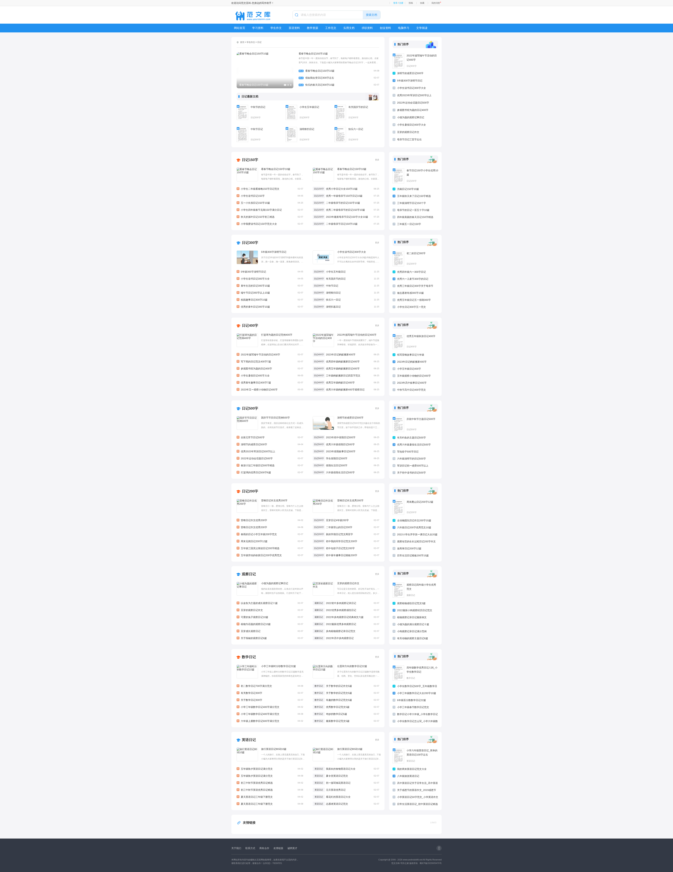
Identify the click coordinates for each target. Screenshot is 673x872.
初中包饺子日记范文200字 (340, 548)
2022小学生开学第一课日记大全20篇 (417, 534)
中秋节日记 (257, 129)
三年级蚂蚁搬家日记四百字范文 (343, 375)
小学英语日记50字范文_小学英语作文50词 (417, 798)
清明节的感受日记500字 (410, 73)
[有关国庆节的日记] (340, 112)
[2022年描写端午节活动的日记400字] (398, 60)
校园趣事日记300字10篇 (270, 299)
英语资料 (294, 27)
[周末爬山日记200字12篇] (398, 507)
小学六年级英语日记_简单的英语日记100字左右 (422, 752)
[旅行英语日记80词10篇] (247, 754)
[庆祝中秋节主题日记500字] (398, 424)
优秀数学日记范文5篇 (337, 707)
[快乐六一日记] (340, 134)
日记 (259, 42)
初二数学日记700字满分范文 (270, 686)
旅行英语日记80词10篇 (273, 749)
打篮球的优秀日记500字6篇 (270, 472)
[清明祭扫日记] (291, 134)
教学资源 (312, 27)
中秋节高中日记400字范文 (411, 389)
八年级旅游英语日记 (408, 776)
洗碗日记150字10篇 (408, 189)
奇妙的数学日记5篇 (336, 714)
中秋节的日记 (258, 107)
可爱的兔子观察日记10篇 (270, 617)
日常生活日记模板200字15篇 (413, 555)
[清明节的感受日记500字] (323, 423)
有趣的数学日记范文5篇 (339, 700)
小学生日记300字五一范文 (411, 306)
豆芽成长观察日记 (270, 631)
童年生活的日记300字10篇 (270, 285)
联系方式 (250, 848)
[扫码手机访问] (439, 848)
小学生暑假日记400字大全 (411, 124)
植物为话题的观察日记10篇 (270, 624)
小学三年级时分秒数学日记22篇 (278, 666)
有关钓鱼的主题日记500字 (411, 437)
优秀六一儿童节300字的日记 (412, 278)
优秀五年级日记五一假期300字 (414, 299)
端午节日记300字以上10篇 (270, 292)
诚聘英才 (292, 848)
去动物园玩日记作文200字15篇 (414, 520)
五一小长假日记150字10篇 (270, 202)
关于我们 (236, 848)
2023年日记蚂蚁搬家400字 (340, 354)
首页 (242, 42)
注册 (401, 3)
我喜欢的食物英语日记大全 (340, 768)
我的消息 (435, 3)
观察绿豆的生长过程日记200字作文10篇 (416, 542)
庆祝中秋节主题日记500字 (421, 419)
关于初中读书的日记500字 (411, 472)
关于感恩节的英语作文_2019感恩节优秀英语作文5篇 (416, 791)
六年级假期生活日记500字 (340, 472)
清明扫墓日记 (333, 306)
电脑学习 (403, 27)
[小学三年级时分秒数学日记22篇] (247, 671)
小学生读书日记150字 (270, 195)
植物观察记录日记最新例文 (412, 617)
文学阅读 (421, 27)
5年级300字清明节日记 (409, 80)
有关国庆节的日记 (358, 107)
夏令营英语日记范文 (337, 775)
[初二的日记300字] (398, 258)
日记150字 (250, 160)
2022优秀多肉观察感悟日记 (341, 610)
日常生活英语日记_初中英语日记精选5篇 (417, 805)
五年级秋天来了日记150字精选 (414, 196)
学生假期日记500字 (336, 458)
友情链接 (249, 822)
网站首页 (239, 27)
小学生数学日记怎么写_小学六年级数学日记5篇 (417, 722)
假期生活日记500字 (336, 465)
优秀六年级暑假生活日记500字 (414, 444)
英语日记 (249, 740)
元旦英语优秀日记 (336, 789)
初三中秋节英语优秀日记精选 (270, 782)
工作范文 (330, 27)
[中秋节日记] (242, 134)
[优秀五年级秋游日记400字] (398, 341)
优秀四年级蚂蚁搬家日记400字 (343, 361)
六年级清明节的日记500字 (411, 458)
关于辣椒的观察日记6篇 (270, 638)
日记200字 (250, 491)
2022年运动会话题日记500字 (413, 102)
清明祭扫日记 (307, 129)
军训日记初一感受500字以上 (412, 465)
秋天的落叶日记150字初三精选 (270, 216)
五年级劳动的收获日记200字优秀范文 (270, 555)
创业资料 (385, 27)
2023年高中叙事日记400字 (412, 382)
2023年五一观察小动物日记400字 (270, 389)
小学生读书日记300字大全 (411, 88)
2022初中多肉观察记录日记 (341, 603)
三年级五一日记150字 (409, 224)
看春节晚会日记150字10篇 (313, 53)
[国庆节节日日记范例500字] (247, 423)
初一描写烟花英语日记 (338, 782)
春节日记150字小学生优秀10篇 (422, 172)
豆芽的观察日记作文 (408, 132)
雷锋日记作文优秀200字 (274, 500)
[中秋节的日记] (242, 112)
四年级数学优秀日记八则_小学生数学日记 (422, 669)
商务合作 (264, 848)
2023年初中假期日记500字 (340, 437)
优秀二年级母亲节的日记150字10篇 (345, 209)
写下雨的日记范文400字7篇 (270, 361)
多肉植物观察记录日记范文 (340, 631)
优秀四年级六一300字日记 (411, 271)
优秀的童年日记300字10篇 (270, 306)
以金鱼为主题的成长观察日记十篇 (270, 603)
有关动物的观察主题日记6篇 (412, 638)
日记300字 (256, 117)
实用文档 (349, 27)
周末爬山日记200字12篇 (420, 501)
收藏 (422, 3)
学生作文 (276, 27)
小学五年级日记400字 (409, 368)
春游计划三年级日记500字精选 (270, 465)
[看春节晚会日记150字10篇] (247, 174)
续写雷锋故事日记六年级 (410, 354)
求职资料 (367, 27)
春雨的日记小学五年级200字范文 (270, 534)
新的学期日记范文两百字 (339, 534)
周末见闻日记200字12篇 (270, 541)
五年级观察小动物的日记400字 (414, 375)
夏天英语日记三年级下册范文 (270, 796)
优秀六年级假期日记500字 (340, 444)
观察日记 (249, 574)
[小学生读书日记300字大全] (323, 257)
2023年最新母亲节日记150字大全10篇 (347, 216)
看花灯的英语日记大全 (338, 796)
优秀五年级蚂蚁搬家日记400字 (343, 368)
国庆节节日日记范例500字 (275, 417)
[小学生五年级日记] (291, 112)
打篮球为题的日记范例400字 (276, 334)
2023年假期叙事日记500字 (340, 451)
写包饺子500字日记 (408, 451)
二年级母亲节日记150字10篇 (342, 223)
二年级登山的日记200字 (339, 527)
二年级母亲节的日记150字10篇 (343, 202)
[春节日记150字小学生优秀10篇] (398, 175)
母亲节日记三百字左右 (409, 139)
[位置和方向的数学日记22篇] (323, 671)
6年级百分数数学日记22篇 (411, 700)
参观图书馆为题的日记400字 (412, 110)
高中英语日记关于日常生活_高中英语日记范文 (417, 784)
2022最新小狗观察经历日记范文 (414, 610)
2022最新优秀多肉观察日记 (341, 624)
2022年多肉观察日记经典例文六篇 (344, 617)
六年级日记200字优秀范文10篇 (414, 527)
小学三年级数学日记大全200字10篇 (416, 693)
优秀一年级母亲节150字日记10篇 (344, 195)
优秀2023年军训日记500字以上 (414, 95)
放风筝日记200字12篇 (409, 548)
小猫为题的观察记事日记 (410, 117)
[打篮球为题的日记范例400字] (247, 340)
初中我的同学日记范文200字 (341, 541)
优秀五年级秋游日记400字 (421, 336)
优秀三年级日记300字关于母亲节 (415, 285)
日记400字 (412, 66)
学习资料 (257, 27)
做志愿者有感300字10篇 (410, 292)
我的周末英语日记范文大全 (412, 769)
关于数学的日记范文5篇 (339, 693)
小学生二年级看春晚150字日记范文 (270, 188)
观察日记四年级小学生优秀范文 (421, 586)
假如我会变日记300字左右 (339, 77)
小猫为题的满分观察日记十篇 (413, 624)
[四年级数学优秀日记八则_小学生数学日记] (398, 673)
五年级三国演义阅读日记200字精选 (270, 548)
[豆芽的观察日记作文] (323, 589)
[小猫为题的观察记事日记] (247, 589)
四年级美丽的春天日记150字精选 (415, 217)
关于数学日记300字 (270, 700)
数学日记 (249, 657)
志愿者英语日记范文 (337, 803)
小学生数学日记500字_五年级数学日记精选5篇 (417, 687)
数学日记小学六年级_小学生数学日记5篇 (417, 715)
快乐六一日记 (355, 129)
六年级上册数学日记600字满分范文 (270, 721)
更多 (377, 160)
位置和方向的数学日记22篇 (352, 666)
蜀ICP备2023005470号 (431, 863)
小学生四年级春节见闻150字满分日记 (270, 209)
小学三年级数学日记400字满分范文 (270, 707)
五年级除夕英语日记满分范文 (270, 768)
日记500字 (250, 408)
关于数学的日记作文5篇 (339, 686)
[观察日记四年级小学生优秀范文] (398, 590)
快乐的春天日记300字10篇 (339, 84)
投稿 (411, 3)
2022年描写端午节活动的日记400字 (422, 57)
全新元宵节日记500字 (270, 437)
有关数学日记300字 (270, 693)
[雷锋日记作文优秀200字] (247, 506)
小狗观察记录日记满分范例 (412, 631)
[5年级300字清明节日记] (247, 257)
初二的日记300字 (416, 253)
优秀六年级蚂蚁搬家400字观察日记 (345, 389)
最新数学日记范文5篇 (337, 721)
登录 (395, 3)
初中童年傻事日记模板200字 (341, 555)
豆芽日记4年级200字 (337, 520)
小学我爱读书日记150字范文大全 (270, 223)
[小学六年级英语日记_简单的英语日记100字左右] (398, 755)
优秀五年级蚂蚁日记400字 (340, 382)
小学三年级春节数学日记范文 (413, 707)
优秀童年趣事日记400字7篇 (270, 382)
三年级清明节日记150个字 (411, 203)
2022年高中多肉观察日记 (340, 638)
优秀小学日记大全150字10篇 (342, 188)
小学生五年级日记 (309, 107)
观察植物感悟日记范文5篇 (411, 603)
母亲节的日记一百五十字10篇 (413, 210)
